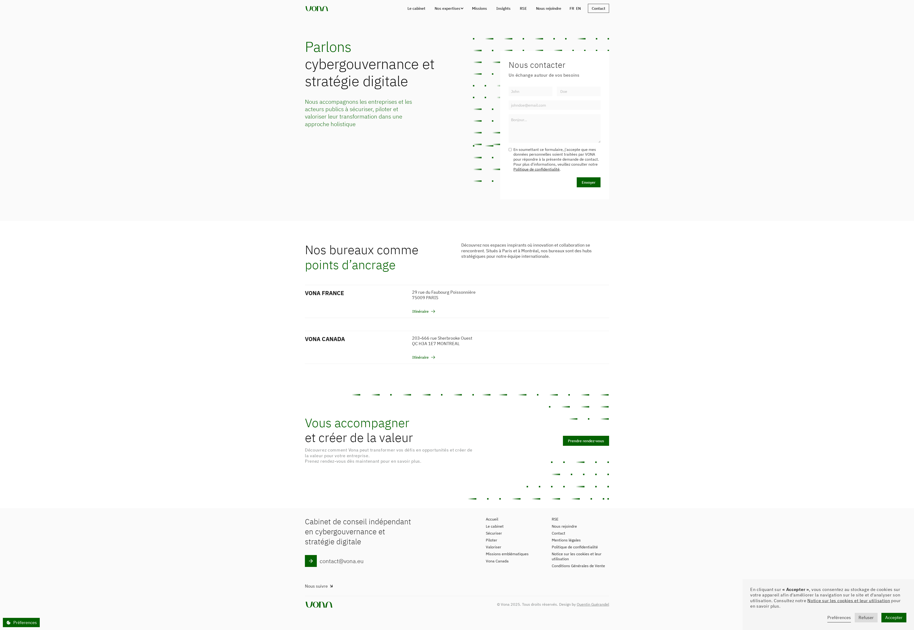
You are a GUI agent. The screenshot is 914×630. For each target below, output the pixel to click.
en (578, 8)
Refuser (866, 617)
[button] (448, 8)
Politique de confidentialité (536, 169)
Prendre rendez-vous (586, 440)
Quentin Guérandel (593, 604)
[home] (317, 8)
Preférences (839, 617)
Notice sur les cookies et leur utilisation (848, 600)
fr (572, 8)
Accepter (894, 617)
